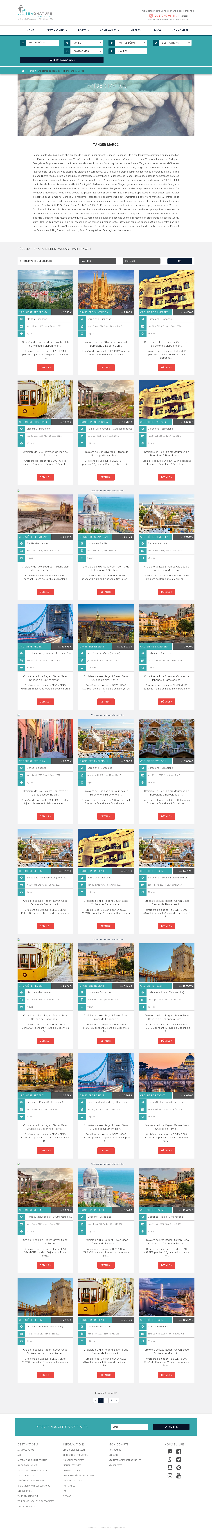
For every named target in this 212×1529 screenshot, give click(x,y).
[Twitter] (178, 1459)
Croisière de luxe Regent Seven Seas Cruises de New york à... (106, 678)
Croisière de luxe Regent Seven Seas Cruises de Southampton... (45, 678)
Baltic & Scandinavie (27, 1465)
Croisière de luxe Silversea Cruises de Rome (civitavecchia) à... (105, 453)
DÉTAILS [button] (45, 367)
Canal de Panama (26, 1475)
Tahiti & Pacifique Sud (28, 1496)
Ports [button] (82, 30)
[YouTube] (178, 1475)
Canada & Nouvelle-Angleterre (33, 1470)
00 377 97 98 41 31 (167, 15)
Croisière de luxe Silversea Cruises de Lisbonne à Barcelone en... (45, 453)
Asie (19, 1455)
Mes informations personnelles (124, 1460)
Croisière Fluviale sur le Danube (34, 1486)
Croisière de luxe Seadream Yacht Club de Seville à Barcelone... (45, 568)
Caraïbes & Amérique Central (32, 1481)
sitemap (67, 1496)
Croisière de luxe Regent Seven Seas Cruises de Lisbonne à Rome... (166, 1017)
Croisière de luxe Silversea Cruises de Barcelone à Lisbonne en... (105, 344)
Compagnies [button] (108, 30)
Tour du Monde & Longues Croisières (36, 1501)
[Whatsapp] (170, 1459)
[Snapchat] (170, 1467)
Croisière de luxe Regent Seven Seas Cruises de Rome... (166, 1127)
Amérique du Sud (26, 1450)
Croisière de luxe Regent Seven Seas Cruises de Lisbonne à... (45, 1017)
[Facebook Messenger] (170, 1451)
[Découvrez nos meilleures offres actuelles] (106, 491)
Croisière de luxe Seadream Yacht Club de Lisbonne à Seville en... (106, 568)
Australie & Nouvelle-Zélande (32, 1460)
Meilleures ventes (72, 1465)
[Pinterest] (178, 1467)
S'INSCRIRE (171, 1427)
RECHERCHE (60, 60)
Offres (136, 30)
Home (30, 30)
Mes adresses (115, 1465)
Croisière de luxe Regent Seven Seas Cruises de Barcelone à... (45, 902)
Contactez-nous (71, 1470)
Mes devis (113, 1455)
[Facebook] (178, 1451)
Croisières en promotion (75, 1455)
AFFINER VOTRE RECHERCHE (36, 261)
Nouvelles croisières (73, 1460)
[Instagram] (170, 1475)
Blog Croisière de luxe (74, 1450)
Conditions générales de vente (78, 1475)
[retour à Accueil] (23, 71)
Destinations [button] (56, 30)
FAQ (65, 1491)
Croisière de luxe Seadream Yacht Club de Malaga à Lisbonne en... (45, 344)
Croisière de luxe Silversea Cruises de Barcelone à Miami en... (166, 568)
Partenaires (69, 1486)
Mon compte (114, 1450)
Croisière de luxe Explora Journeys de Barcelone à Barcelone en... (166, 453)
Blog (157, 30)
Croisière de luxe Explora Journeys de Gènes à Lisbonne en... (45, 792)
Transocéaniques (26, 1506)
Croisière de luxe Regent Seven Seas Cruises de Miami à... (166, 1351)
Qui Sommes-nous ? (72, 1481)
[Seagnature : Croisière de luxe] (61, 10)
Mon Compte (180, 30)
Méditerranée (25, 1491)
